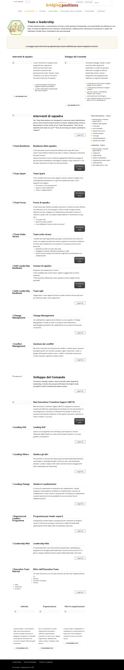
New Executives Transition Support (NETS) (100, 120)
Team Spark (96, 126)
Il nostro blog (89, 11)
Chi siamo (42, 11)
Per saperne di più (21, 96)
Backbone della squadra (100, 123)
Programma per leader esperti (101, 160)
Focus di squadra (97, 128)
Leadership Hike (97, 163)
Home (20, 11)
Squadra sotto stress (99, 131)
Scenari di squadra (98, 133)
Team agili (96, 136)
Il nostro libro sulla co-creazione (71, 11)
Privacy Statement (89, 2)
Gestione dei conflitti (99, 140)
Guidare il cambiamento (99, 158)
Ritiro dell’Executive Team (100, 165)
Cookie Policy (79, 2)
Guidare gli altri (97, 155)
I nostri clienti (53, 11)
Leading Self (96, 153)
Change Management (99, 138)
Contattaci (101, 11)
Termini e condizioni (46, 662)
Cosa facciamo (30, 11)
